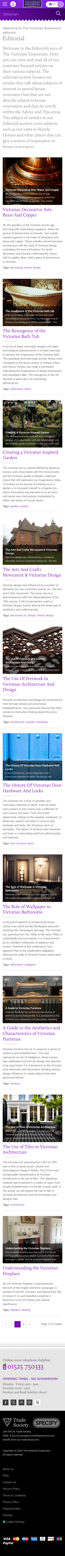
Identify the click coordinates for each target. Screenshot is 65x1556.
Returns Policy (11, 1488)
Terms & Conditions (14, 1495)
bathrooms (16, 389)
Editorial (10, 14)
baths (27, 389)
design (31, 615)
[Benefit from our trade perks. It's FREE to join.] (16, 1422)
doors (30, 843)
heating (25, 1310)
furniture (15, 1083)
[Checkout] (60, 4)
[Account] (14, 4)
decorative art (18, 615)
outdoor (24, 506)
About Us (8, 1469)
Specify (46, 1423)
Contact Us (9, 1482)
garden (14, 506)
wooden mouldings (37, 722)
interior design (32, 267)
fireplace (15, 1310)
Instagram (29, 1402)
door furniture (18, 843)
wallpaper (29, 964)
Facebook (5, 1402)
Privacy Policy (11, 1502)
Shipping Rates (11, 1508)
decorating (16, 267)
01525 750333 (25, 1367)
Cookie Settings (15, 1521)
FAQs (6, 1475)
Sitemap (7, 1515)
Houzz (37, 1402)
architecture (17, 722)
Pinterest (21, 1402)
